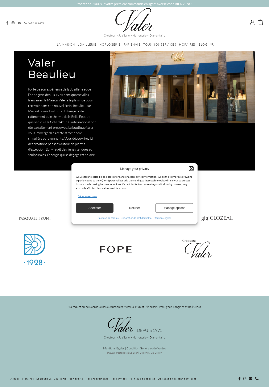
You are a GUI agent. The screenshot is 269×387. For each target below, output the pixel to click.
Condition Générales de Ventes (146, 348)
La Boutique (44, 378)
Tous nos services (159, 44)
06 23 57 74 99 (35, 23)
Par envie (132, 44)
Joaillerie (87, 44)
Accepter (94, 208)
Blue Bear (132, 352)
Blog (203, 44)
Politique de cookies (108, 217)
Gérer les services (87, 196)
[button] (191, 169)
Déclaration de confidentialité (136, 217)
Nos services (119, 378)
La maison (66, 44)
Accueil (15, 378)
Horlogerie (110, 44)
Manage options (174, 208)
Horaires (187, 44)
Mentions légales (162, 217)
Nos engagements (97, 378)
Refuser (134, 208)
